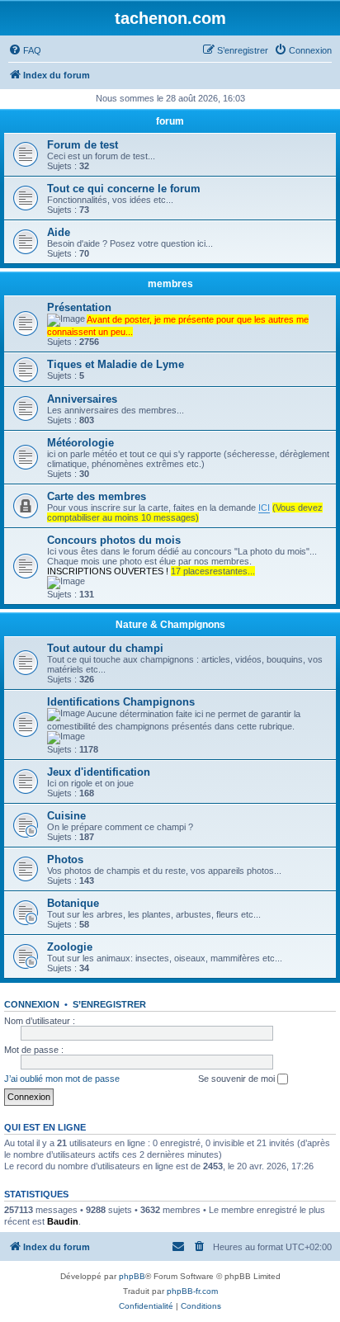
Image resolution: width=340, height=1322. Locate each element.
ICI (264, 507)
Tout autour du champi (105, 648)
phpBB (132, 1276)
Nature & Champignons (170, 624)
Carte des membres (96, 496)
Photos (65, 859)
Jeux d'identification (98, 772)
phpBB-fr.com (192, 1291)
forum (170, 121)
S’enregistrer (109, 1004)
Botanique (73, 903)
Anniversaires (82, 399)
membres (170, 284)
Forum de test (82, 145)
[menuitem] (24, 50)
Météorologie (80, 443)
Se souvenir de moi (237, 1079)
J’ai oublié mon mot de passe (62, 1079)
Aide (58, 232)
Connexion (31, 1004)
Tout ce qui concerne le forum (124, 188)
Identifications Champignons (121, 702)
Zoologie (69, 947)
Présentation (79, 307)
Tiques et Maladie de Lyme (115, 364)
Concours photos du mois (114, 540)
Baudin (62, 1221)
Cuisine (66, 816)
